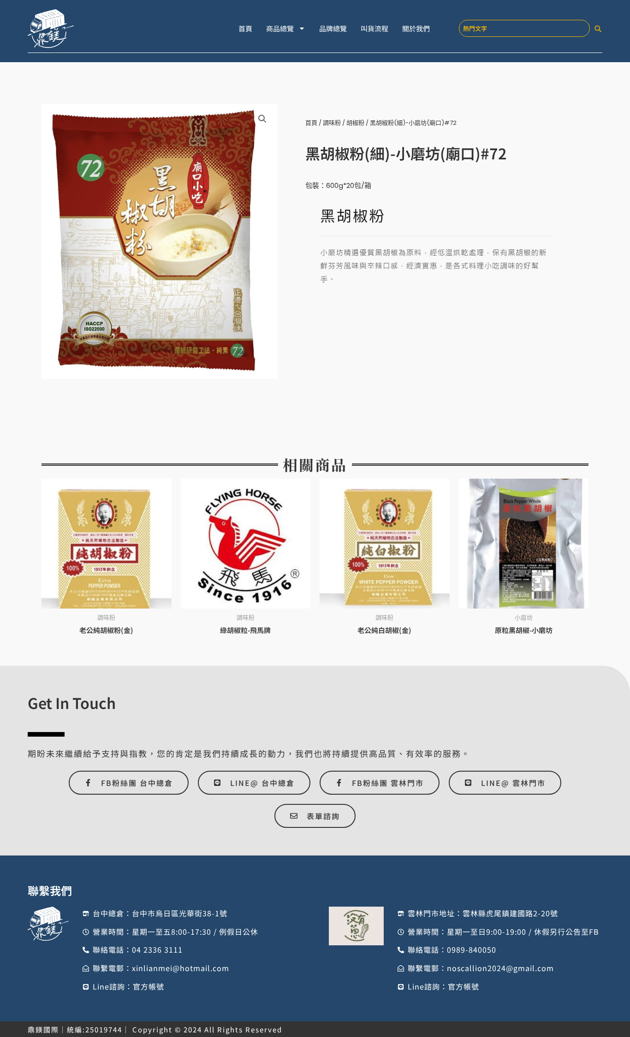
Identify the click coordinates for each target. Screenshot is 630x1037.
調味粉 (332, 122)
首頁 (245, 28)
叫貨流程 (374, 28)
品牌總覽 (333, 28)
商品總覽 (280, 28)
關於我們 (416, 28)
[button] (262, 119)
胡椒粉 (355, 122)
